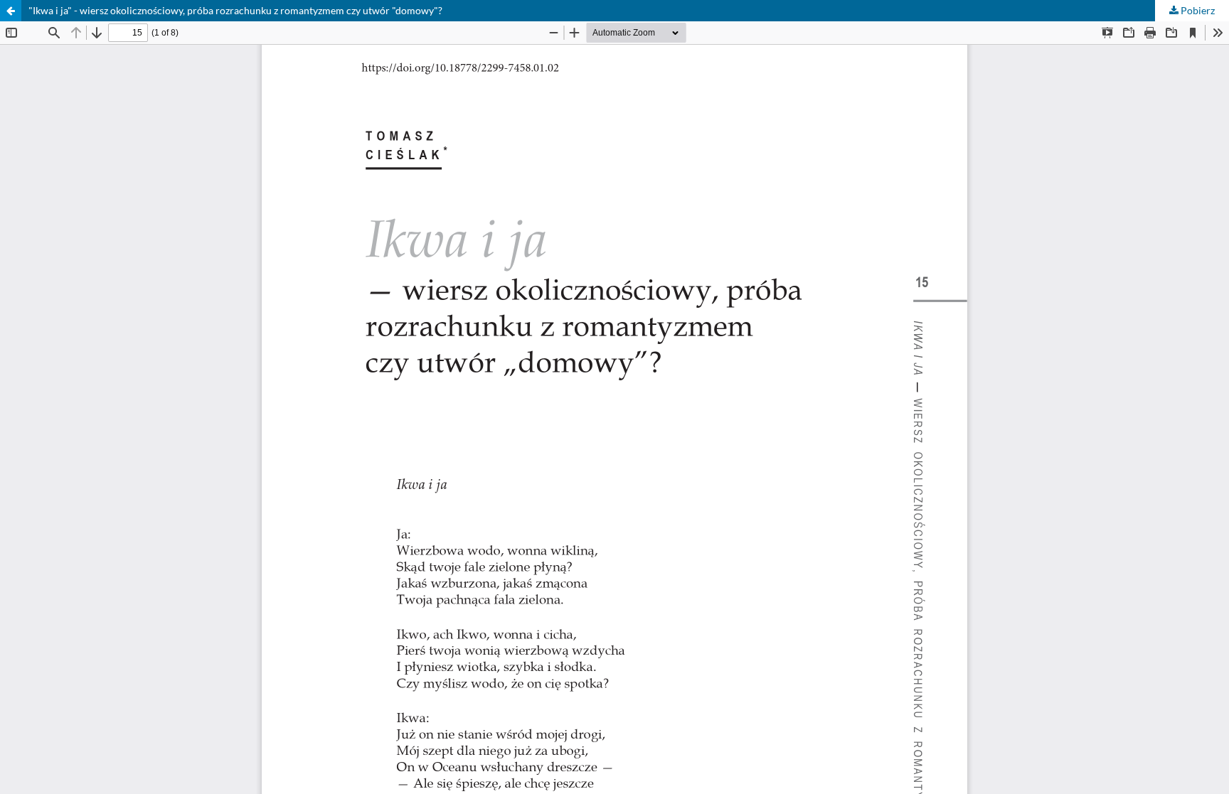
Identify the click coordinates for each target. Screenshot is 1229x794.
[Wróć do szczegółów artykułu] (10, 10)
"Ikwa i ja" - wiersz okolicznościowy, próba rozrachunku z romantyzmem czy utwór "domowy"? (235, 10)
